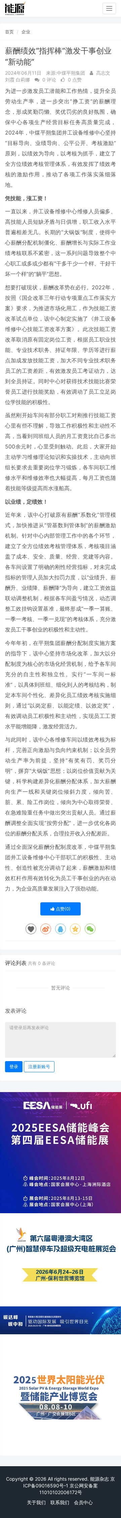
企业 (26, 31)
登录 (13, 1066)
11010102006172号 (60, 1492)
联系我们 (59, 1502)
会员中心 (83, 1502)
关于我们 (36, 1502)
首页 (9, 31)
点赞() (62, 908)
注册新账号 (39, 1066)
